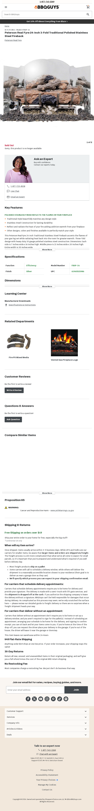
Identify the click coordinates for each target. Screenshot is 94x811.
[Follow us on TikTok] (59, 698)
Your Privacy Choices (45, 780)
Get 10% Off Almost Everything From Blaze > (47, 21)
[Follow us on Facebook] (28, 698)
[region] (47, 95)
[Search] (88, 14)
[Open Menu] (6, 7)
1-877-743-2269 (47, 1)
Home (7, 26)
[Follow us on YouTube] (40, 698)
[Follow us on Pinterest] (53, 698)
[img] (47, 93)
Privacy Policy (47, 770)
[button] (47, 711)
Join (76, 690)
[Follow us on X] (34, 698)
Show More (47, 250)
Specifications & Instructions (22, 305)
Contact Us (47, 789)
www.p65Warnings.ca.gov (62, 510)
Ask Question (13, 419)
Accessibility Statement (47, 775)
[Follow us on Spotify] (66, 698)
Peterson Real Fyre (13, 40)
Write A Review (14, 390)
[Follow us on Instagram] (47, 698)
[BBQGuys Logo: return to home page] (47, 7)
